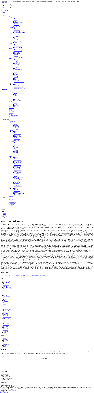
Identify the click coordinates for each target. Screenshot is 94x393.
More (4, 304)
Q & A (4, 300)
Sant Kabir (5, 315)
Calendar (5, 339)
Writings (5, 302)
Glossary (5, 343)
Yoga (4, 332)
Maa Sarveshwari (7, 282)
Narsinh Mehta (6, 312)
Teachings (5, 301)
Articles (5, 295)
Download (5, 340)
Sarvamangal (6, 285)
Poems (4, 299)
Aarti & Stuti (6, 318)
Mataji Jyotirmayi (7, 283)
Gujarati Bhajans (7, 317)
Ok (0, 391)
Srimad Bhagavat (7, 328)
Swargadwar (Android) (8, 288)
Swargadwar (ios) (7, 287)
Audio (4, 338)
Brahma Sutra (6, 325)
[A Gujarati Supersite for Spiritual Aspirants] (4, 2)
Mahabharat (5, 326)
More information (4, 392)
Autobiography (6, 296)
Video (4, 346)
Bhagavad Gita (6, 323)
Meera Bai (5, 313)
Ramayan (5, 327)
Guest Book (6, 344)
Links (4, 345)
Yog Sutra (5, 331)
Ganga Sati (5, 314)
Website (5, 290)
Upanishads (5, 330)
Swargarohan (6, 286)
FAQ (4, 341)
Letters (4, 298)
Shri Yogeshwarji (7, 281)
